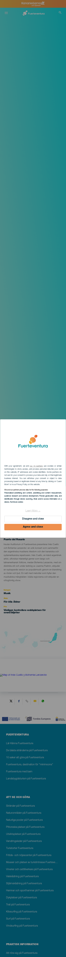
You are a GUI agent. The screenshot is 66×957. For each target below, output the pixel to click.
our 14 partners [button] (36, 466)
